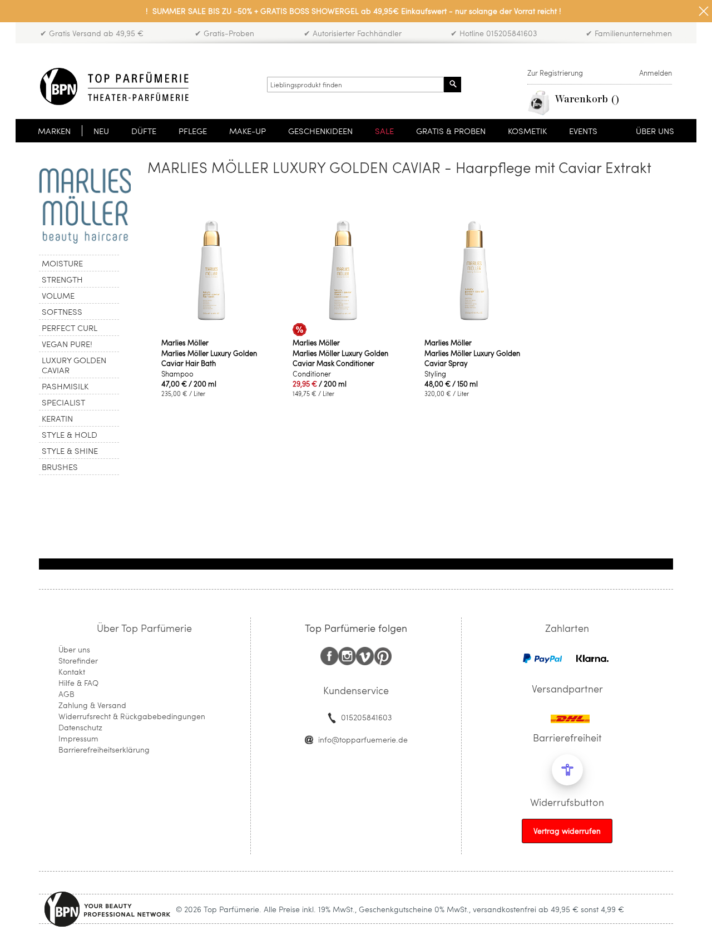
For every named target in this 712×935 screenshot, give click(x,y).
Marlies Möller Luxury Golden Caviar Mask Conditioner (340, 358)
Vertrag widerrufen (567, 830)
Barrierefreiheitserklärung (104, 749)
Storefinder (78, 660)
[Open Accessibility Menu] (567, 769)
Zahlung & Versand (92, 705)
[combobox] (355, 84)
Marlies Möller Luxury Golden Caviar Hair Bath (209, 358)
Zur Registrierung (555, 73)
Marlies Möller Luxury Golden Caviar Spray (472, 358)
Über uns (74, 649)
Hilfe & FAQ (78, 682)
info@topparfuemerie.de (363, 739)
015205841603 (366, 717)
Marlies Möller (185, 343)
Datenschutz (80, 727)
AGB (66, 694)
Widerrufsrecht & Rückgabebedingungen (131, 716)
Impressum (78, 738)
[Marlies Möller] (85, 206)
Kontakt (71, 671)
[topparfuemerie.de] (114, 86)
